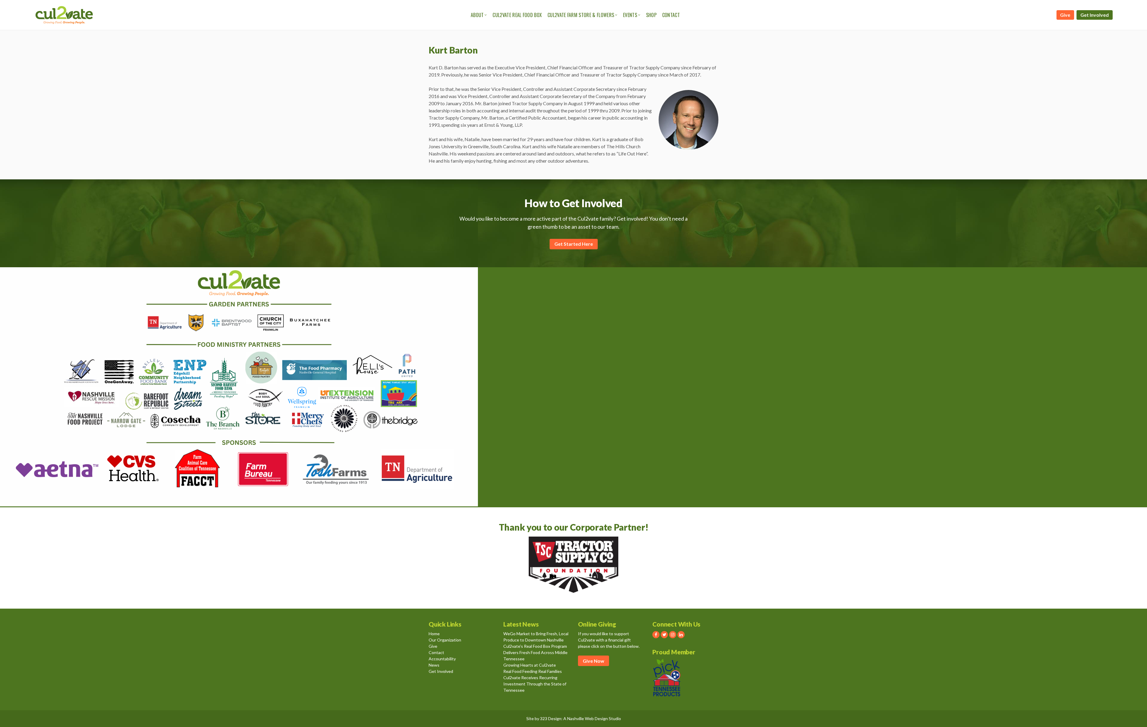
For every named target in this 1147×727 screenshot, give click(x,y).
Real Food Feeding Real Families (532, 671)
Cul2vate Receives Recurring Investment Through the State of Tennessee (534, 684)
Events (630, 15)
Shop (651, 15)
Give (1065, 15)
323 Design (550, 718)
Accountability (442, 658)
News (434, 665)
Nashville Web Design (587, 718)
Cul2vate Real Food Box (517, 15)
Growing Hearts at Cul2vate (529, 665)
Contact (671, 15)
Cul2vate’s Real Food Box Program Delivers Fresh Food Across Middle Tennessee (535, 652)
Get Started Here (573, 244)
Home (434, 633)
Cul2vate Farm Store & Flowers (581, 15)
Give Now (593, 661)
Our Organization (445, 639)
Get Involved (1094, 15)
